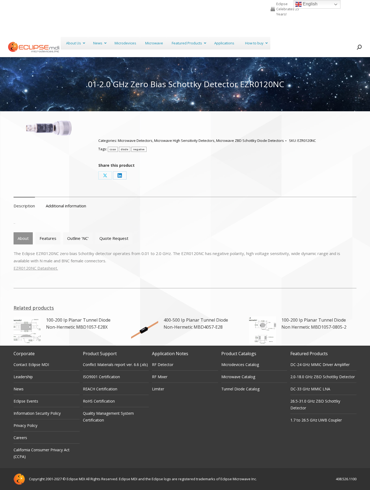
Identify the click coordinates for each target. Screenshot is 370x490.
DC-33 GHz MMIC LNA (310, 388)
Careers (20, 437)
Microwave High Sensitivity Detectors (184, 140)
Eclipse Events (26, 401)
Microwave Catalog (238, 376)
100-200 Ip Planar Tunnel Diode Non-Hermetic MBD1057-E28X (78, 323)
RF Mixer (159, 376)
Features (48, 238)
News (19, 388)
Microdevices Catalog (240, 364)
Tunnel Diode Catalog (240, 388)
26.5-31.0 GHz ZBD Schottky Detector (315, 404)
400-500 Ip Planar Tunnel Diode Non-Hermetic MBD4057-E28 (196, 323)
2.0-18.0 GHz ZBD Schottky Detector (322, 376)
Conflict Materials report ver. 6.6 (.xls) (115, 364)
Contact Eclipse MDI (31, 364)
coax (113, 149)
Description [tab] (24, 205)
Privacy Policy (25, 425)
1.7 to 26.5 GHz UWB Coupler (316, 420)
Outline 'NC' (78, 238)
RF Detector (162, 364)
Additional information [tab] (66, 205)
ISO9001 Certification (101, 376)
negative (139, 149)
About (23, 238)
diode (124, 149)
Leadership (23, 376)
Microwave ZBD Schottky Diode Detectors (250, 140)
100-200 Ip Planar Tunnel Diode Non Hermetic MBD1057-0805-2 (313, 323)
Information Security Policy (37, 413)
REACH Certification (100, 388)
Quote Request (113, 238)
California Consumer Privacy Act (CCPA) (42, 453)
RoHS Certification (99, 401)
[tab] (23, 238)
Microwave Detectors (135, 140)
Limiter (158, 388)
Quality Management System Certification (108, 417)
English (309, 4)
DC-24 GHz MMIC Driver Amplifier (320, 364)
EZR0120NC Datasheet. (36, 268)
